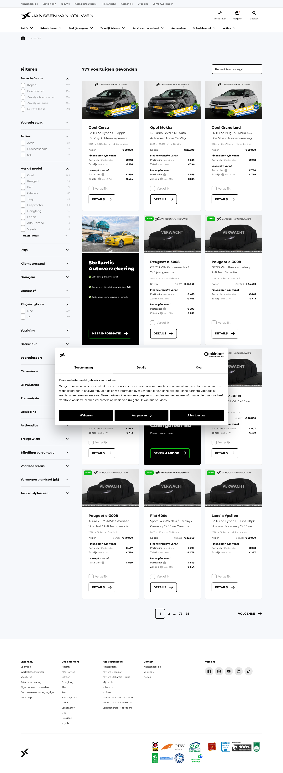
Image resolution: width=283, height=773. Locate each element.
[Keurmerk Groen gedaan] (155, 758)
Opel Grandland (226, 127)
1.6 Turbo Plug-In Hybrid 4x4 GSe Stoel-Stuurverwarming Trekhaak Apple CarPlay (232, 138)
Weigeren (86, 415)
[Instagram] (219, 671)
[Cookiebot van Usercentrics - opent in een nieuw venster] (207, 355)
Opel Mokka (161, 127)
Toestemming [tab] (84, 367)
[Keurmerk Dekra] (256, 747)
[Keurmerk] (155, 747)
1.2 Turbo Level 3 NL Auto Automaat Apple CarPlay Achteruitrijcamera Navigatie (171, 138)
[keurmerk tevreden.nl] (166, 758)
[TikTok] (248, 671)
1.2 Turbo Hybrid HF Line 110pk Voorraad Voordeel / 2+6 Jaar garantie (233, 526)
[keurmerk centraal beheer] (196, 758)
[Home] (58, 16)
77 (180, 613)
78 (187, 613)
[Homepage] (23, 38)
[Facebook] (209, 671)
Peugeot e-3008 (165, 262)
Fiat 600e (158, 516)
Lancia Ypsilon (225, 516)
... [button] (174, 613)
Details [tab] (141, 367)
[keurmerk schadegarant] (179, 758)
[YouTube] (229, 671)
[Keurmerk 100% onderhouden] (242, 747)
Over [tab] (199, 367)
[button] (250, 613)
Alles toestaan (196, 415)
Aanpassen (139, 415)
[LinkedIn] (239, 671)
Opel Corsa (99, 127)
